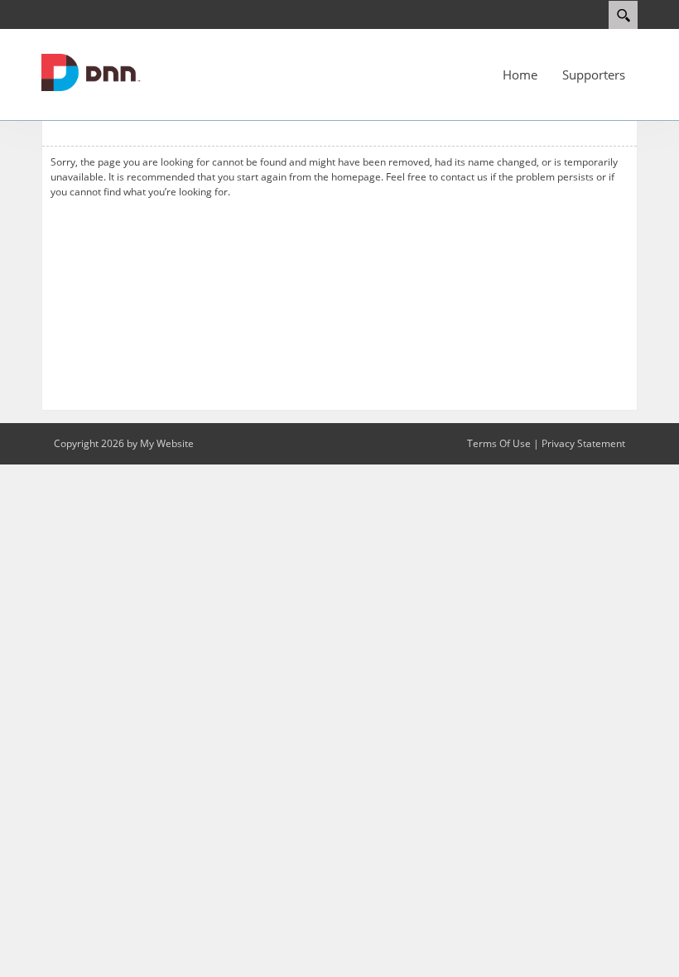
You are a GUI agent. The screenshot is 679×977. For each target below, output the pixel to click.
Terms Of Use (499, 443)
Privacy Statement (583, 443)
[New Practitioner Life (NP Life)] (91, 71)
